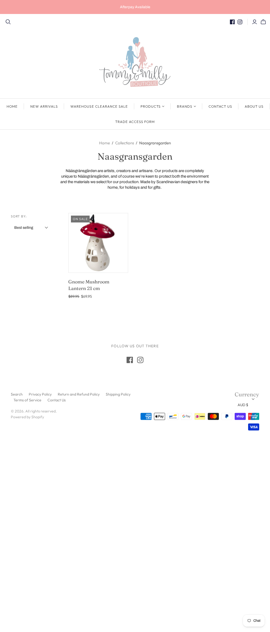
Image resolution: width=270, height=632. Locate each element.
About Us (254, 106)
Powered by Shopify (27, 417)
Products (151, 106)
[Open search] (8, 22)
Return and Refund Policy (79, 394)
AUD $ (243, 404)
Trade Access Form (135, 122)
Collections (124, 142)
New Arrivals (44, 106)
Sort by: (19, 216)
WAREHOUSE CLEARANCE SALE (99, 106)
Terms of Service (27, 400)
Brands (184, 106)
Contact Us (220, 106)
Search (17, 394)
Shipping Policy (118, 394)
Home (12, 106)
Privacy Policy (40, 394)
